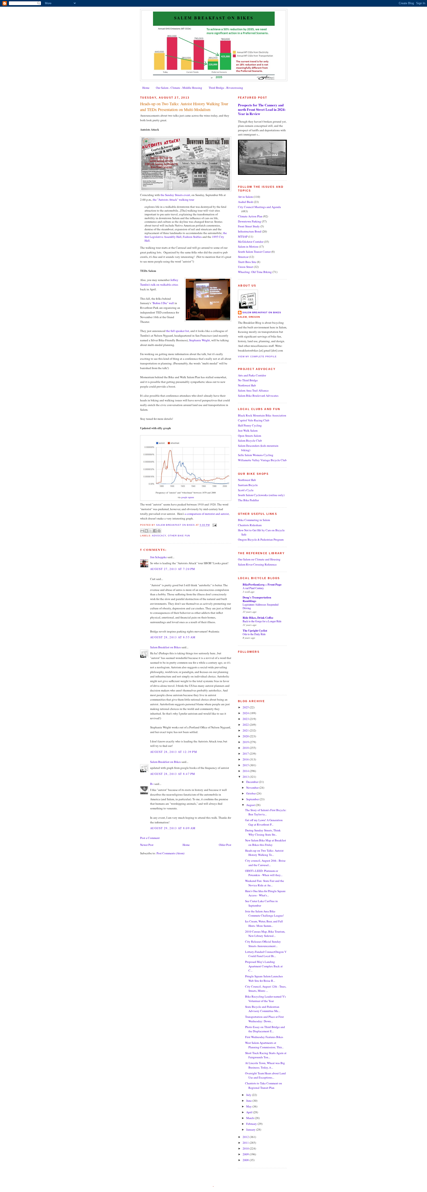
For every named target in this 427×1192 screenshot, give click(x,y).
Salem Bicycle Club (250, 440)
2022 (246, 725)
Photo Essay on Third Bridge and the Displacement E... (265, 1029)
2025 (246, 707)
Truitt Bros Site (247, 262)
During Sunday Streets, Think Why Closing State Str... (263, 832)
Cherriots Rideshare (250, 525)
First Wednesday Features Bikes (264, 1037)
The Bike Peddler (248, 500)
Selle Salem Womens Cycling (255, 455)
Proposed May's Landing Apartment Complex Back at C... (264, 966)
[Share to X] (150, 531)
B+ (152, 784)
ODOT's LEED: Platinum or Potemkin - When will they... (263, 873)
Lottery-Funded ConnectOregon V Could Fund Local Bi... (265, 954)
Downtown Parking (249, 221)
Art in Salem (245, 197)
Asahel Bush (245, 202)
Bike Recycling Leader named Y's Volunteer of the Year (265, 998)
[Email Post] (214, 525)
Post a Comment (150, 838)
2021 (246, 730)
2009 (246, 1154)
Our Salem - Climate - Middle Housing (179, 88)
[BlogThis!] (146, 531)
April (249, 1112)
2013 (246, 777)
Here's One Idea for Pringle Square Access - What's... (265, 893)
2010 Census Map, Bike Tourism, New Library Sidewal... (265, 933)
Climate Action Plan (250, 216)
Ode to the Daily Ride (254, 634)
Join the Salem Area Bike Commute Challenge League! (264, 913)
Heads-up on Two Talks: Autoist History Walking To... (264, 853)
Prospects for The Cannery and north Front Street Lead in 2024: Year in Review (262, 109)
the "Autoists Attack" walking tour (173, 200)
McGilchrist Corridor (250, 242)
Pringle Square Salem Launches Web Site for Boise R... (264, 978)
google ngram (187, 497)
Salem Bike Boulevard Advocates (258, 396)
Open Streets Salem (249, 436)
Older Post (225, 845)
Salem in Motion (248, 246)
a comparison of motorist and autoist (207, 514)
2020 (246, 736)
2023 (246, 719)
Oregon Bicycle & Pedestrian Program (261, 539)
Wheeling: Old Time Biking (255, 272)
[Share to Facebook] (155, 531)
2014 (246, 771)
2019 (246, 742)
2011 (246, 1143)
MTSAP (243, 236)
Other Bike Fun (179, 535)
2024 (246, 713)
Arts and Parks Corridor (252, 375)
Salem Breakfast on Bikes (213, 18)
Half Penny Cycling (250, 425)
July (249, 1095)
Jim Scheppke (158, 557)
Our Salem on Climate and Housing (259, 559)
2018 (246, 748)
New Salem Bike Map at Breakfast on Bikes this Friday (265, 842)
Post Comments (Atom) (170, 853)
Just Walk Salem (248, 430)
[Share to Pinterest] (159, 531)
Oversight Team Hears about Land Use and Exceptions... (265, 1075)
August (251, 805)
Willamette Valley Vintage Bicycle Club (262, 460)
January (251, 1129)
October (251, 793)
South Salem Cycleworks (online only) (261, 495)
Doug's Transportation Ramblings (257, 599)
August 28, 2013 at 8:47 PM (172, 774)
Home (145, 88)
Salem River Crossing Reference (257, 564)
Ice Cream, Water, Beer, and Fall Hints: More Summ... (264, 923)
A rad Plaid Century (253, 588)
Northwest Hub (247, 385)
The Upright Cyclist (255, 630)
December (252, 782)
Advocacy (159, 535)
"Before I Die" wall (163, 303)
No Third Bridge (248, 380)
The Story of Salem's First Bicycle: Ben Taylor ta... (265, 812)
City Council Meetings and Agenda (259, 207)
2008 (246, 1160)
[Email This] (142, 531)
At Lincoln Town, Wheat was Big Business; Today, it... (265, 1065)
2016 (246, 759)
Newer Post (146, 845)
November (252, 788)
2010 (246, 1148)
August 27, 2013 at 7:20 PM (172, 569)
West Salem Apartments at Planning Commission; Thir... (264, 1045)
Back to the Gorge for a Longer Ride (262, 621)
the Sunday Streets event (175, 195)
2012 (246, 1137)
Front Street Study (249, 226)
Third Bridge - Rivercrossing (226, 88)
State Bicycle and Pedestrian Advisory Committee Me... (262, 1009)
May (249, 1106)
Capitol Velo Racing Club (253, 420)
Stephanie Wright (199, 340)
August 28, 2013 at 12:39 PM (173, 752)
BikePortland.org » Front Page (262, 584)
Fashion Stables (192, 237)
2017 (246, 754)
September (253, 799)
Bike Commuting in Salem (254, 520)
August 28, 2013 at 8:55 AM (173, 637)
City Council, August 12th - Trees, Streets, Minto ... (265, 988)
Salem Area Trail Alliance (253, 390)
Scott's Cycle (246, 490)
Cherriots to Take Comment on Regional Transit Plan (263, 1085)
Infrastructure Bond (249, 231)
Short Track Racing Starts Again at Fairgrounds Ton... (265, 1055)
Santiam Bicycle (248, 485)
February (252, 1124)
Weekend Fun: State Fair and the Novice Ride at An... (264, 883)
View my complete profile (257, 356)
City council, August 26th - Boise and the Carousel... (265, 863)
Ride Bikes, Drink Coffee (258, 617)
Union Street (245, 267)
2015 (246, 765)
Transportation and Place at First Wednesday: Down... (264, 1019)
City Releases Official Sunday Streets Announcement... (263, 943)
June (249, 1101)
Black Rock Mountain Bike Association (262, 415)
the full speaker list (177, 331)
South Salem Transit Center (254, 252)
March (250, 1118)
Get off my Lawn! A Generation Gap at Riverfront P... (264, 822)
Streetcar (243, 257)
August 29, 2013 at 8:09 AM (173, 828)
